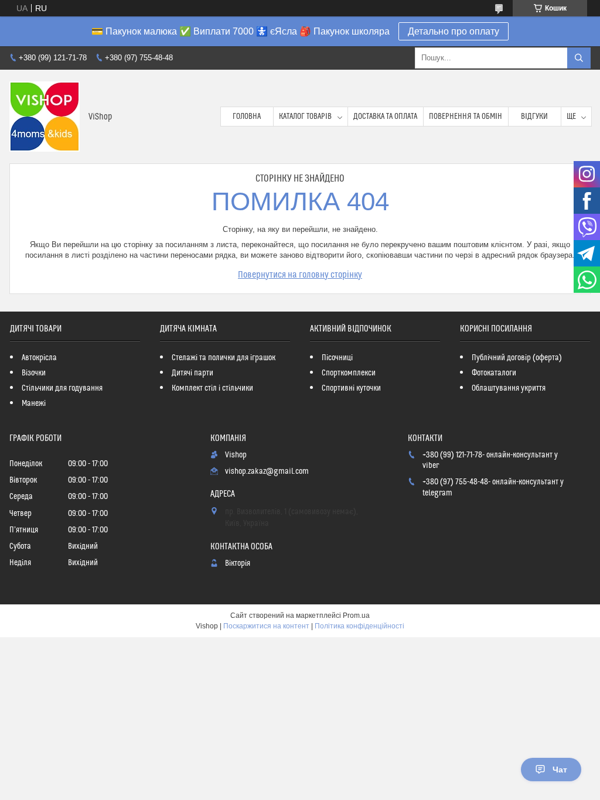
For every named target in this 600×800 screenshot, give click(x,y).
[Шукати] (579, 58)
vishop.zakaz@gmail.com (267, 471)
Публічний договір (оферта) (517, 358)
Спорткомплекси (349, 373)
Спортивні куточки (351, 388)
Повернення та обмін (465, 116)
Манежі (34, 403)
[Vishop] (44, 116)
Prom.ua (356, 615)
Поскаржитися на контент (266, 626)
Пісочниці (337, 358)
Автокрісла (39, 358)
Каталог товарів (305, 116)
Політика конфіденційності (359, 626)
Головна (247, 116)
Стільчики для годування (62, 388)
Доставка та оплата (385, 116)
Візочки (34, 373)
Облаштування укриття (509, 388)
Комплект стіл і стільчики (212, 388)
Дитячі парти (192, 373)
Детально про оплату (453, 31)
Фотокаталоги (494, 373)
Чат (560, 769)
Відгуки (534, 116)
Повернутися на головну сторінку (300, 274)
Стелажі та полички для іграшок (223, 358)
